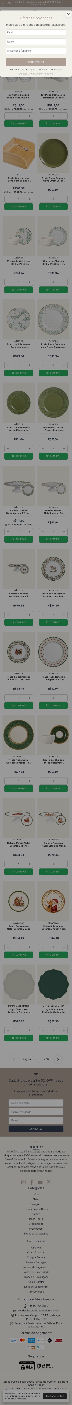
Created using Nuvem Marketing (36, 73)
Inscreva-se (36, 62)
